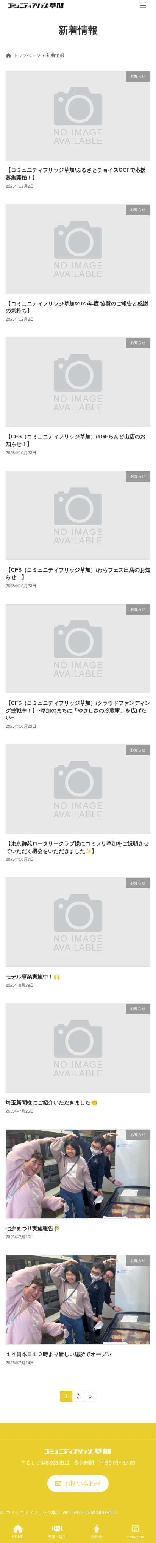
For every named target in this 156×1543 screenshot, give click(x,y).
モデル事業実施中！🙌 (33, 977)
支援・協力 (57, 1537)
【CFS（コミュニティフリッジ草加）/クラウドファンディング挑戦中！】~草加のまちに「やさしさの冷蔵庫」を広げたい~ (78, 710)
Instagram (135, 1537)
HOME (17, 1537)
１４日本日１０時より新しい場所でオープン (59, 1354)
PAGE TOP (144, 1507)
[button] (78, 1483)
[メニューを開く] (143, 5)
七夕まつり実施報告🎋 (33, 1228)
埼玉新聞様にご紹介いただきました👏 (51, 1102)
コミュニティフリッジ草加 (33, 1512)
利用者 (96, 1537)
